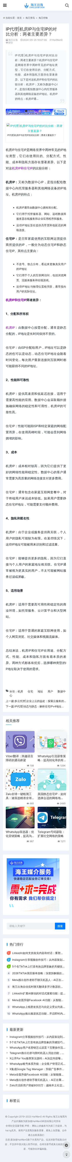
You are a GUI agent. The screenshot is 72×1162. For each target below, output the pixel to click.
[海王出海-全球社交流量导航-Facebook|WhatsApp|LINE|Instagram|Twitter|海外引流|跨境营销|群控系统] (36, 5)
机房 (20, 691)
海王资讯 (30, 17)
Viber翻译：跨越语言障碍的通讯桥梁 (19, 758)
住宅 (30, 691)
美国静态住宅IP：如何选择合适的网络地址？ (52, 796)
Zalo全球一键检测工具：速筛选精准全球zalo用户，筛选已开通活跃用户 (19, 796)
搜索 (60, 926)
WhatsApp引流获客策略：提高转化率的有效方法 (52, 758)
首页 (19, 17)
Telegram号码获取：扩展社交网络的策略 (51, 834)
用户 (50, 691)
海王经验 (43, 17)
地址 (40, 691)
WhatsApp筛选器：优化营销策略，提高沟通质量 (20, 834)
